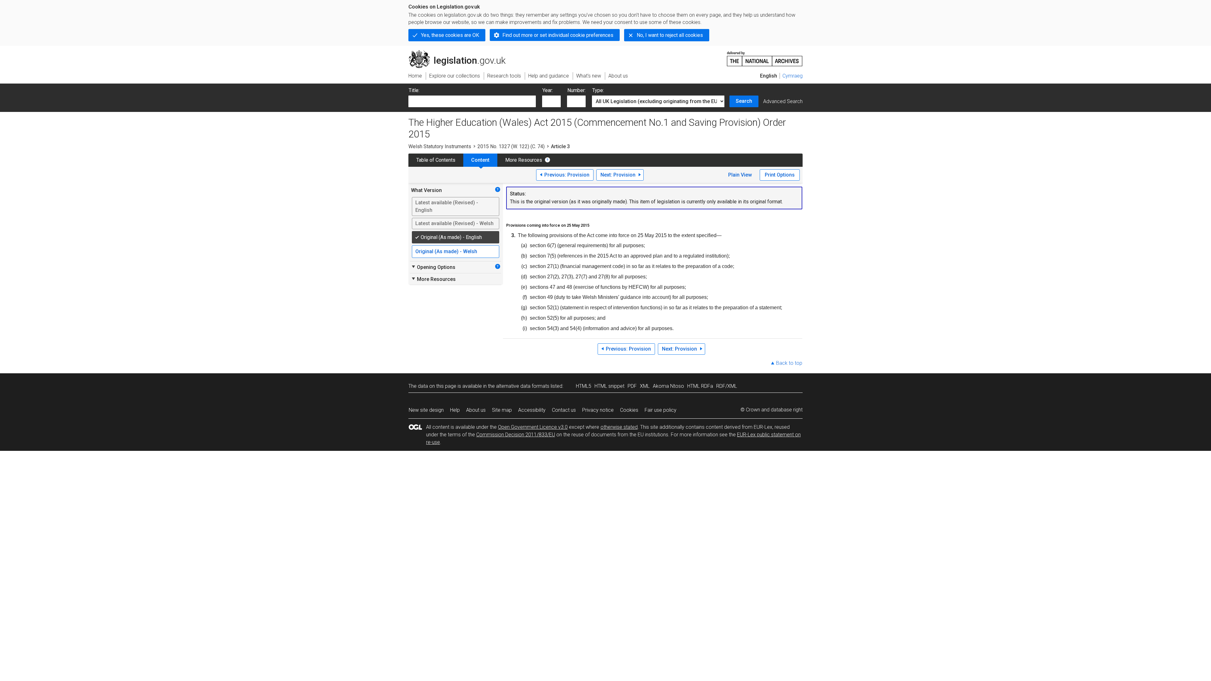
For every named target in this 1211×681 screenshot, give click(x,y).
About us (476, 410)
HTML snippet (609, 386)
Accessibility (532, 410)
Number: (576, 90)
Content (480, 160)
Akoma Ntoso (668, 386)
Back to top (789, 363)
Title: (414, 90)
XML (645, 386)
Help (455, 410)
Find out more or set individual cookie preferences (557, 35)
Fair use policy (660, 410)
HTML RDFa (700, 386)
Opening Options (433, 267)
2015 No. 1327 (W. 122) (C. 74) (511, 146)
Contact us (564, 410)
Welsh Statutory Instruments (439, 146)
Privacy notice (598, 410)
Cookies (629, 410)
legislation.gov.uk (460, 52)
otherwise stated (619, 427)
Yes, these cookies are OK (450, 35)
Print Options (780, 175)
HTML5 (583, 386)
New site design (426, 410)
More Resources (523, 160)
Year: (547, 90)
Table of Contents (435, 160)
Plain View (740, 175)
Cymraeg (792, 76)
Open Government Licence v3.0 (533, 427)
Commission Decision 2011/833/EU (515, 435)
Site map (502, 410)
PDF (632, 386)
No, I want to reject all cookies (670, 35)
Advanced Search (783, 101)
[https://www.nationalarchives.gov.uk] (765, 56)
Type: (598, 90)
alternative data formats (522, 386)
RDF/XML (726, 386)
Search (744, 101)
